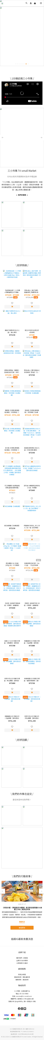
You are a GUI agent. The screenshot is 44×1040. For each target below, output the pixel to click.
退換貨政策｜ (18, 977)
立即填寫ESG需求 (22, 963)
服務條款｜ (19, 980)
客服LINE (11, 1001)
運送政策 (25, 980)
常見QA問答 (22, 974)
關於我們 (19, 958)
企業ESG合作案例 (22, 960)
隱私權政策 (26, 977)
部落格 (25, 958)
